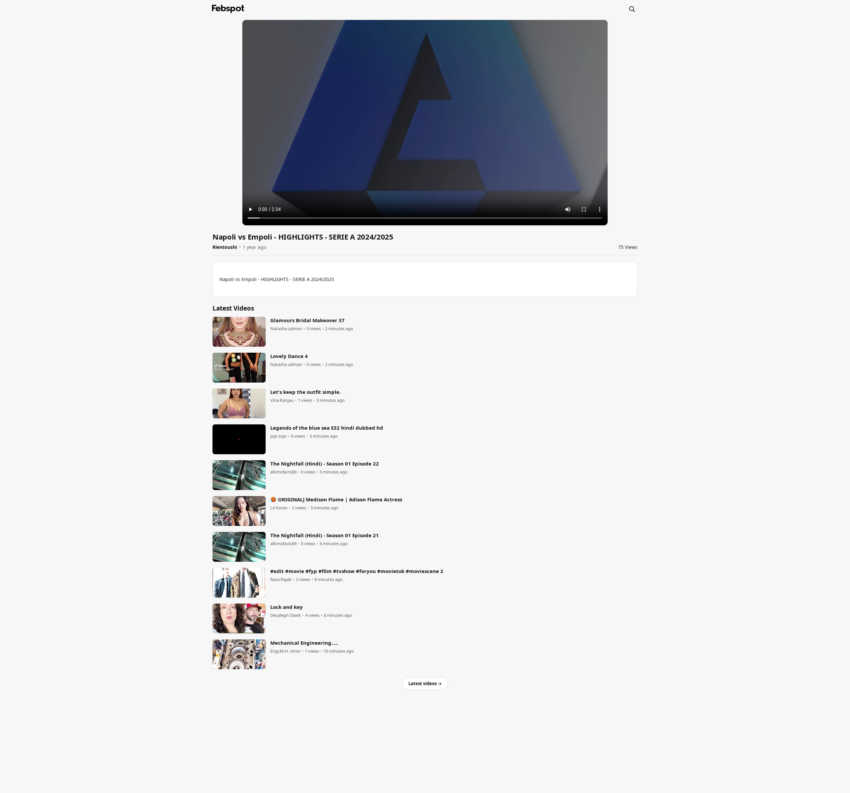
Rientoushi (224, 247)
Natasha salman (286, 328)
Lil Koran (279, 508)
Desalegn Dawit (285, 615)
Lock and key (286, 607)
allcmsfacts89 (283, 472)
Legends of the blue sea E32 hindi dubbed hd (326, 427)
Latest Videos (233, 308)
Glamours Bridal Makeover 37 (307, 320)
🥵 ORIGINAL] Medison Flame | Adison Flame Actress (336, 499)
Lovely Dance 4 (289, 356)
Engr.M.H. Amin (285, 651)
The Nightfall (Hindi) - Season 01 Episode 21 (324, 535)
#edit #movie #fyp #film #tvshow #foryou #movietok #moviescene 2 (356, 571)
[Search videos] (632, 9)
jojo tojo (278, 436)
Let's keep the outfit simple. (305, 392)
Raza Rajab (281, 579)
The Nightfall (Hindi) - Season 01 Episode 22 (324, 463)
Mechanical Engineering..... (304, 642)
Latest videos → (425, 683)
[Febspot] (228, 9)
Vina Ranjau (282, 400)
